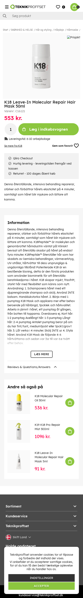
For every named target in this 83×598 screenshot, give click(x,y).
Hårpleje (59, 29)
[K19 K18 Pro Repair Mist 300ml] (21, 431)
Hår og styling (44, 29)
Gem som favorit (62, 145)
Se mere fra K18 (13, 145)
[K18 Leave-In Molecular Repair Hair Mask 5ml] (21, 461)
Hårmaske (72, 29)
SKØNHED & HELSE (22, 29)
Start (5, 29)
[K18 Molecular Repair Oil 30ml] (21, 402)
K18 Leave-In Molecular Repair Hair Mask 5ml (49, 457)
